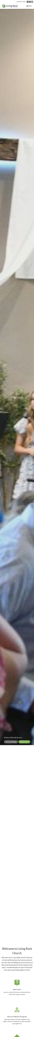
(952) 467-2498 (21, 1)
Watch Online (24, 742)
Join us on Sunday (11, 742)
